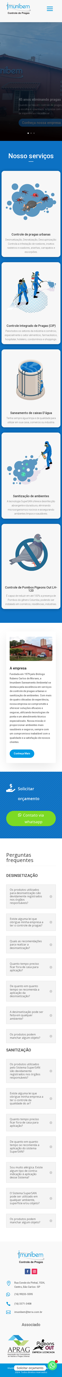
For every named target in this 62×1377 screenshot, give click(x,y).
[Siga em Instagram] (34, 1271)
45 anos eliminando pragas (40, 94)
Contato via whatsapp (33, 818)
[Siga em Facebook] (27, 1271)
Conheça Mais (22, 753)
